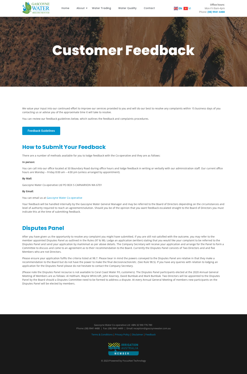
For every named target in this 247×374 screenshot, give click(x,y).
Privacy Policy (122, 334)
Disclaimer (137, 334)
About (80, 8)
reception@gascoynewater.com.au (152, 328)
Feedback (150, 334)
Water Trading (101, 8)
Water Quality (127, 8)
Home (65, 8)
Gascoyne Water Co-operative (64, 197)
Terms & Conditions (102, 334)
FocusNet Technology (134, 360)
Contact (149, 8)
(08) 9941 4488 (92, 328)
